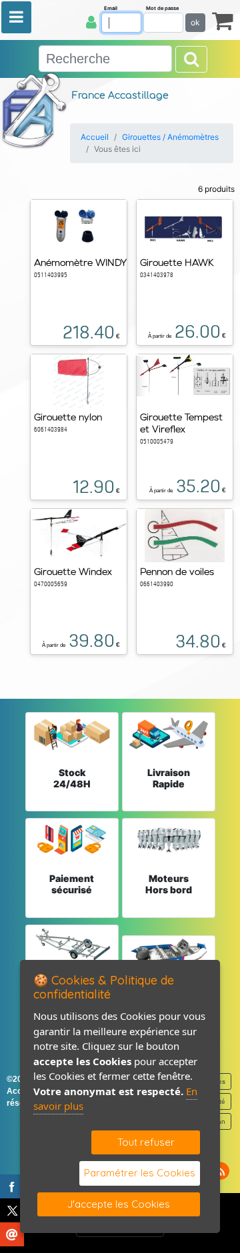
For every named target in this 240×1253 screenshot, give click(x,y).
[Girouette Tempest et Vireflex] (185, 374)
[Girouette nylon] (78, 379)
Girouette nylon (68, 417)
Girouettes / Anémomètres (170, 137)
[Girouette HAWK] (185, 225)
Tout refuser (146, 1142)
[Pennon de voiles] (185, 534)
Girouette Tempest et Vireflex (181, 423)
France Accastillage (120, 96)
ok (195, 22)
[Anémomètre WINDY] (79, 225)
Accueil (95, 137)
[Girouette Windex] (79, 531)
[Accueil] (34, 110)
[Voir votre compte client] (91, 22)
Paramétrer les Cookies (139, 1172)
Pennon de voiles (177, 572)
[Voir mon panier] (222, 20)
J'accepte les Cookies (118, 1204)
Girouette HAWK (176, 262)
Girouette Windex (73, 572)
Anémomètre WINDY (80, 262)
